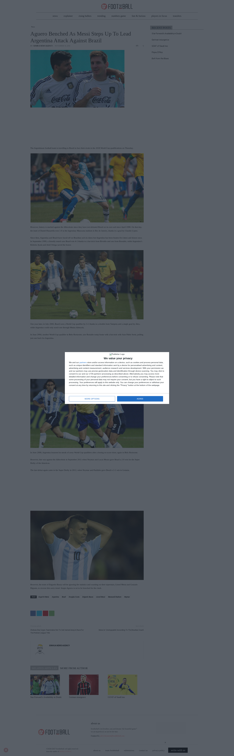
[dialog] (117, 378)
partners (83, 362)
